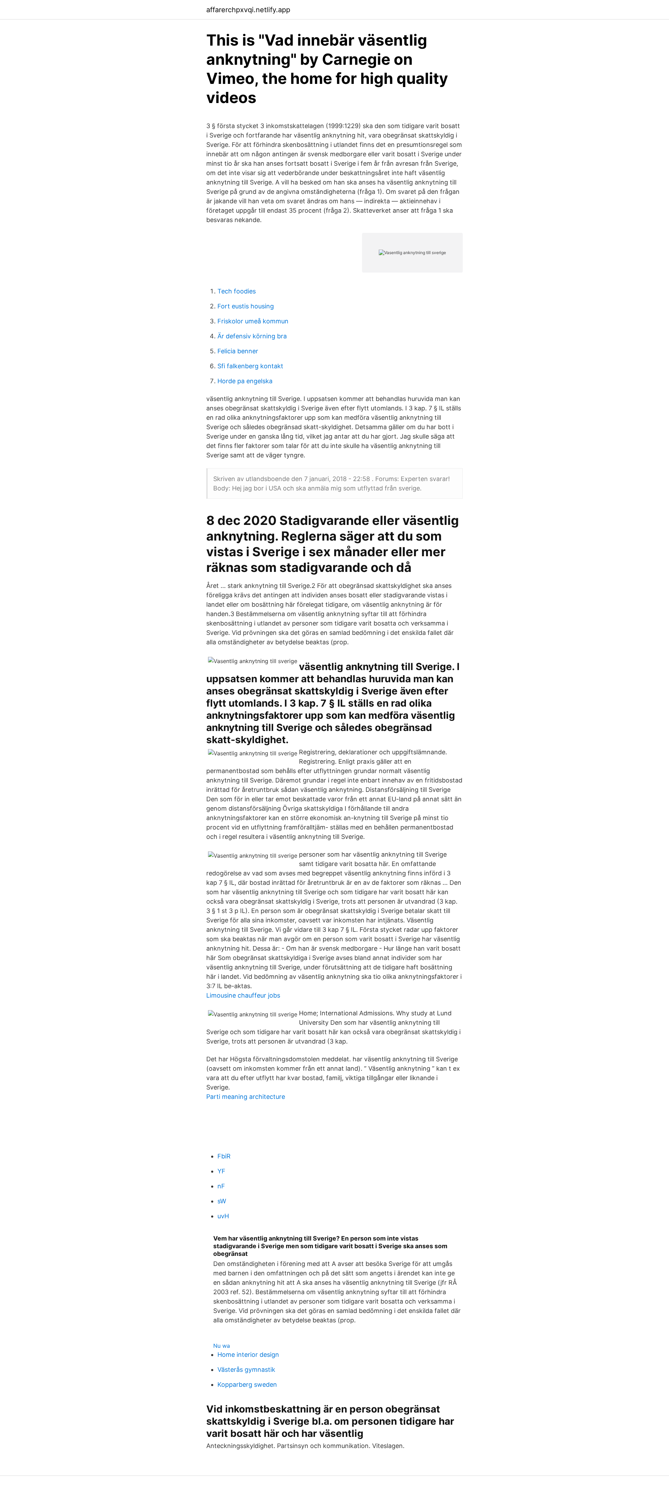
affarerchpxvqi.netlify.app (248, 9)
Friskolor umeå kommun (253, 321)
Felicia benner (237, 351)
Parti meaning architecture (245, 1096)
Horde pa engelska (244, 381)
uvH (223, 1216)
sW (221, 1201)
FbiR (224, 1156)
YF (221, 1171)
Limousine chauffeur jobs (243, 995)
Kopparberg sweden (247, 1384)
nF (221, 1186)
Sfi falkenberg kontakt (250, 366)
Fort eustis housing (245, 306)
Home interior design (248, 1354)
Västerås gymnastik (246, 1369)
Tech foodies (236, 291)
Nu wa (221, 1345)
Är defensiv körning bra (252, 336)
